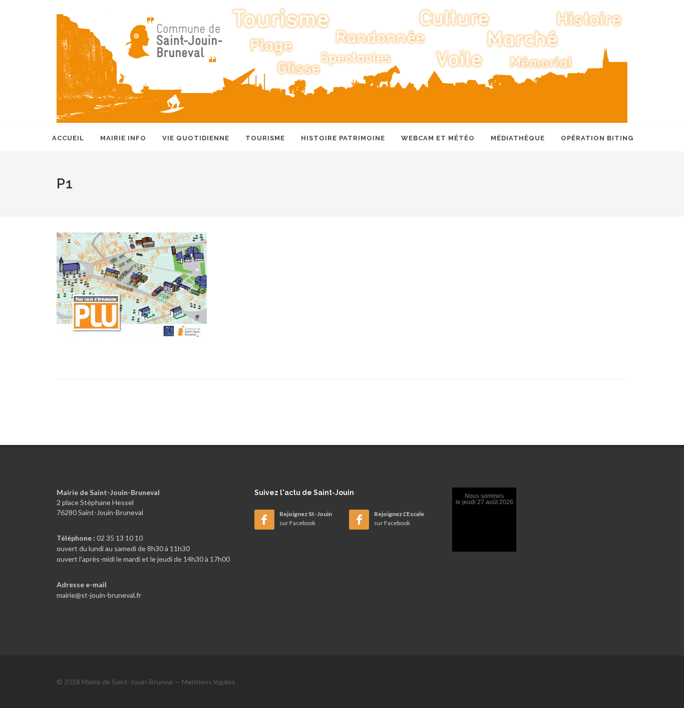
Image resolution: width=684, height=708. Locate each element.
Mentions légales (208, 681)
